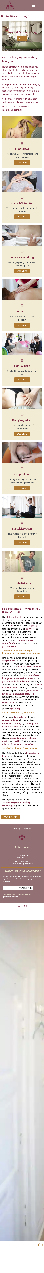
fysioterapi (15, 708)
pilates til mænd (18, 738)
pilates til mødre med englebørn (18, 744)
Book (22, 38)
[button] (33, 6)
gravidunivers (9, 647)
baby (28, 629)
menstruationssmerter (29, 667)
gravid (34, 626)
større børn (8, 703)
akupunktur (8, 661)
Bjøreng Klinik (14, 617)
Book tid (27, 829)
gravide (16, 741)
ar (12, 626)
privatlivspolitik (11, 897)
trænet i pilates (10, 720)
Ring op (16, 829)
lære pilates (20, 717)
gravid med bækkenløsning (15, 682)
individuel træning (11, 724)
